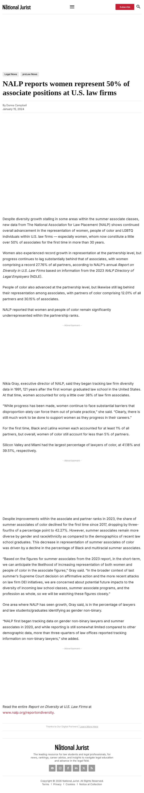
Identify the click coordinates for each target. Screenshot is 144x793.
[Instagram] (60, 768)
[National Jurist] (21, 6)
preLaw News (29, 74)
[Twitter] (84, 768)
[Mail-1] (52, 768)
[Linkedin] (133, 106)
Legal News (10, 74)
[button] (138, 7)
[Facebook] (116, 106)
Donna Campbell (16, 105)
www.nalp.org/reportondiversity (28, 712)
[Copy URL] (99, 106)
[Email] (108, 106)
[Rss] (91, 768)
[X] (125, 106)
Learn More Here (89, 726)
